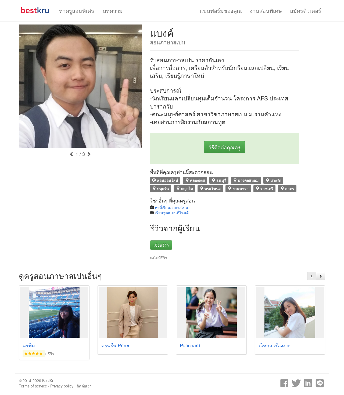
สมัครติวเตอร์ (305, 11)
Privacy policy (61, 386)
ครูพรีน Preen (116, 345)
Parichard (190, 345)
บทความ (113, 11)
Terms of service (33, 386)
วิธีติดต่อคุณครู (225, 147)
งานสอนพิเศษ (266, 11)
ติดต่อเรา (84, 386)
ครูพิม (29, 345)
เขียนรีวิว (161, 245)
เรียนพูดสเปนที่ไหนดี (172, 212)
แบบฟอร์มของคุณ (221, 11)
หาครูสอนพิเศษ (77, 11)
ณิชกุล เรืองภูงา (275, 345)
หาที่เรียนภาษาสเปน (171, 207)
